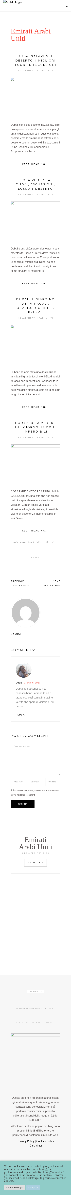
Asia (21, 71)
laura (35, 557)
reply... (21, 715)
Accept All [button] (33, 1187)
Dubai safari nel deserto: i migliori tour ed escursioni (35, 60)
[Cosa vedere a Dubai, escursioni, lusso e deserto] (35, 221)
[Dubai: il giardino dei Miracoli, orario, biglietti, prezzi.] (35, 344)
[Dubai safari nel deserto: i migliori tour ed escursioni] (35, 97)
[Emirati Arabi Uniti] (35, 612)
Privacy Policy (25, 1141)
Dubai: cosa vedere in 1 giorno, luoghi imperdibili (35, 427)
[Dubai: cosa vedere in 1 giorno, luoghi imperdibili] (35, 463)
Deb (19, 682)
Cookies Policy (45, 1141)
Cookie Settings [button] (14, 1187)
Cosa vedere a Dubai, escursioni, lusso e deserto (35, 184)
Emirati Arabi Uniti (39, 71)
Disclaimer (36, 1145)
